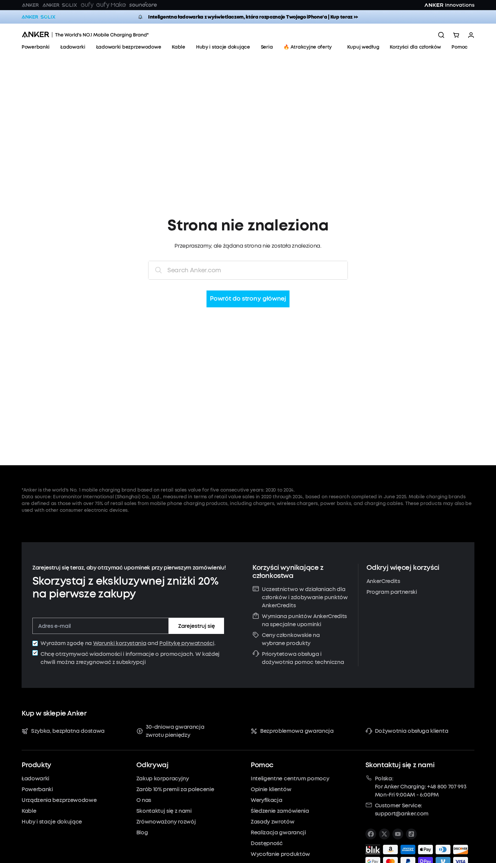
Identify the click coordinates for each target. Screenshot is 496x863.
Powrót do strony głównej (248, 299)
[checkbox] (35, 643)
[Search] (441, 35)
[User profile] (471, 35)
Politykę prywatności (186, 643)
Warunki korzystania (119, 643)
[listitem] (370, 834)
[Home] (85, 34)
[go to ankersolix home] (38, 16)
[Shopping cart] (456, 35)
